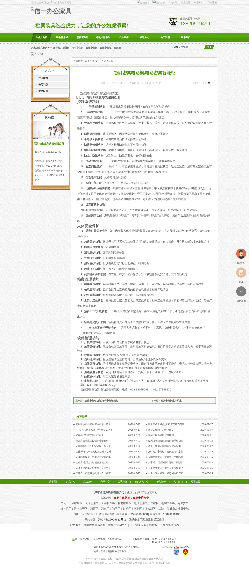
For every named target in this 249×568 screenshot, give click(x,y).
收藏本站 (172, 2)
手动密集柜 (62, 37)
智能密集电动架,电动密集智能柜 (101, 400)
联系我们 (198, 2)
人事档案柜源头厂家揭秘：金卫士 (93, 446)
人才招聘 (178, 481)
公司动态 (43, 84)
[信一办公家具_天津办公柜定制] (80, 539)
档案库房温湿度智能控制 (161, 435)
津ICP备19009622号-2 (112, 519)
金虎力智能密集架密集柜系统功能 (165, 440)
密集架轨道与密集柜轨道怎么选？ (93, 424)
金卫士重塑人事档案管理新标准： (165, 446)
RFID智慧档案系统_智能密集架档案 (94, 429)
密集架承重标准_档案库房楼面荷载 (166, 424)
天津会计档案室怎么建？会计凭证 (93, 473)
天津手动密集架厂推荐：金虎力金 (93, 468)
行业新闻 (43, 77)
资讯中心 (144, 37)
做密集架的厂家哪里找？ (161, 429)
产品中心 (70, 481)
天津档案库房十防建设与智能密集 (93, 457)
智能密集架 (83, 37)
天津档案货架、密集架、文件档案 (165, 457)
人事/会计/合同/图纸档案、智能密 (165, 462)
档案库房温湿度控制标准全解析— (93, 440)
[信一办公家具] (51, 11)
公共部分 (161, 481)
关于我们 (165, 37)
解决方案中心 (142, 481)
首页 (87, 61)
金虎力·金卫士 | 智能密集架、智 (92, 462)
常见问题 (185, 2)
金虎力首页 (41, 37)
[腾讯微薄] (158, 2)
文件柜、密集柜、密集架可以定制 (165, 451)
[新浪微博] (143, 2)
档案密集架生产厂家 (171, 400)
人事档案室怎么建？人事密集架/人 (166, 468)
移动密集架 (77, 47)
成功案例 (124, 37)
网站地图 (212, 2)
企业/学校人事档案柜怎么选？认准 (93, 451)
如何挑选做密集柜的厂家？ (90, 435)
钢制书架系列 (103, 37)
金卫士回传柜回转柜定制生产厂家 (165, 473)
